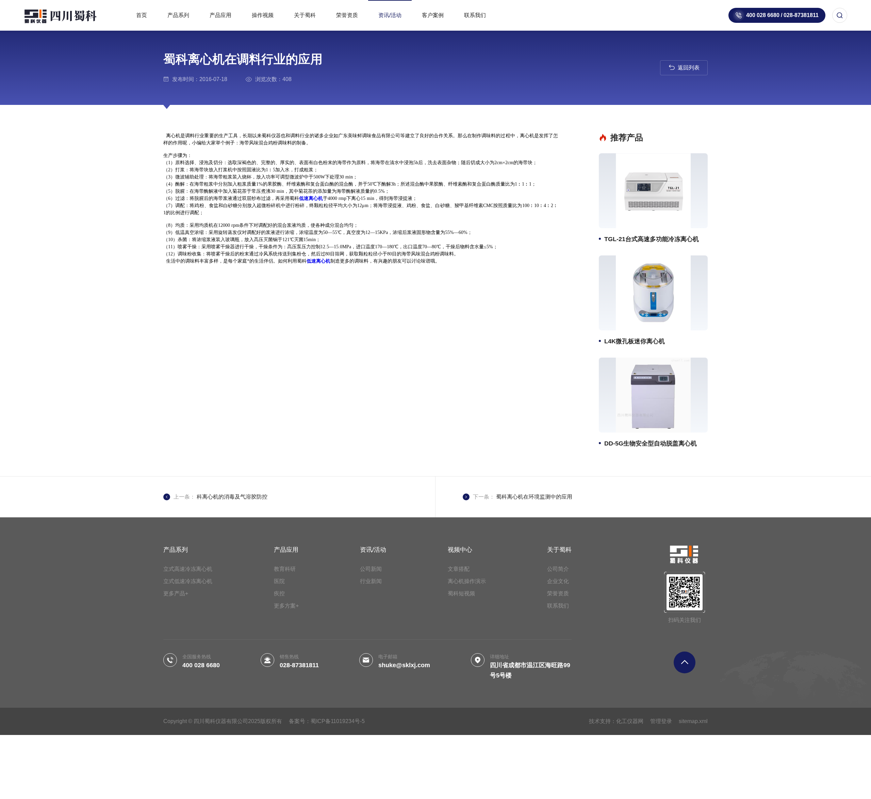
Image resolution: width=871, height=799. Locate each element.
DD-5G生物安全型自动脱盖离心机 (650, 443)
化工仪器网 (629, 721)
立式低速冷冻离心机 (187, 581)
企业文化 (558, 581)
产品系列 (178, 15)
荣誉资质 (347, 15)
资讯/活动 (389, 15)
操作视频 (263, 15)
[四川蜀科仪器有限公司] (68, 15)
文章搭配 (459, 569)
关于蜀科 (305, 15)
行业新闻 (371, 581)
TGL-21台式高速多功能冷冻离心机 (651, 239)
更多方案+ (286, 606)
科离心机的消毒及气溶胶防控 (232, 497)
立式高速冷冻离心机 (187, 569)
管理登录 (661, 721)
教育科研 (285, 569)
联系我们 (475, 15)
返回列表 (689, 67)
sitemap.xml (693, 721)
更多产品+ (175, 593)
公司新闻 (371, 569)
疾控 (279, 593)
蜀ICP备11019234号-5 (338, 721)
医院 (279, 581)
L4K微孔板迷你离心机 (634, 341)
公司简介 (558, 569)
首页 (141, 15)
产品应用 (220, 15)
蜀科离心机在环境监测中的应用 (534, 497)
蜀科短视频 (461, 593)
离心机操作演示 (467, 581)
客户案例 (433, 15)
